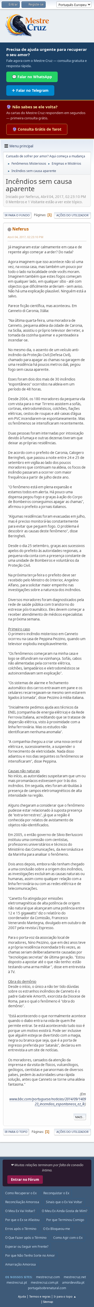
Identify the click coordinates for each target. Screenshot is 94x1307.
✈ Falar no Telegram (30, 90)
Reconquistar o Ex (56, 1193)
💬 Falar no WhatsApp (32, 76)
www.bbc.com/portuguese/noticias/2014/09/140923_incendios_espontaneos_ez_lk (47, 1101)
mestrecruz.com (48, 1277)
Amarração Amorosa (20, 1264)
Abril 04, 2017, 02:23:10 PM (25, 237)
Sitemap (48, 1301)
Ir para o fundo (17, 215)
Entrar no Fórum (25, 1179)
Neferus (20, 229)
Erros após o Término (20, 1228)
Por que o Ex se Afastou (22, 1220)
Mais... (80, 1117)
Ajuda (22, 1296)
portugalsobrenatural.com (47, 1288)
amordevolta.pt (73, 1282)
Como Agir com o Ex (68, 1237)
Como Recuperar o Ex (21, 1193)
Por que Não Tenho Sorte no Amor (30, 1255)
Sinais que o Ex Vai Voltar (64, 1202)
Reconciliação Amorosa (22, 1202)
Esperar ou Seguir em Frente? (26, 1246)
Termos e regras (39, 1296)
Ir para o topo (16, 1132)
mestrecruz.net (75, 1277)
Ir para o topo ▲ (65, 1296)
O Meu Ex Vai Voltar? (20, 1211)
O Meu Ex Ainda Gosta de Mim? (64, 1211)
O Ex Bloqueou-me (56, 1228)
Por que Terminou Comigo (65, 1220)
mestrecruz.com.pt (44, 1282)
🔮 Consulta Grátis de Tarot (36, 129)
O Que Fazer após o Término (25, 1237)
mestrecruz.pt (17, 1282)
